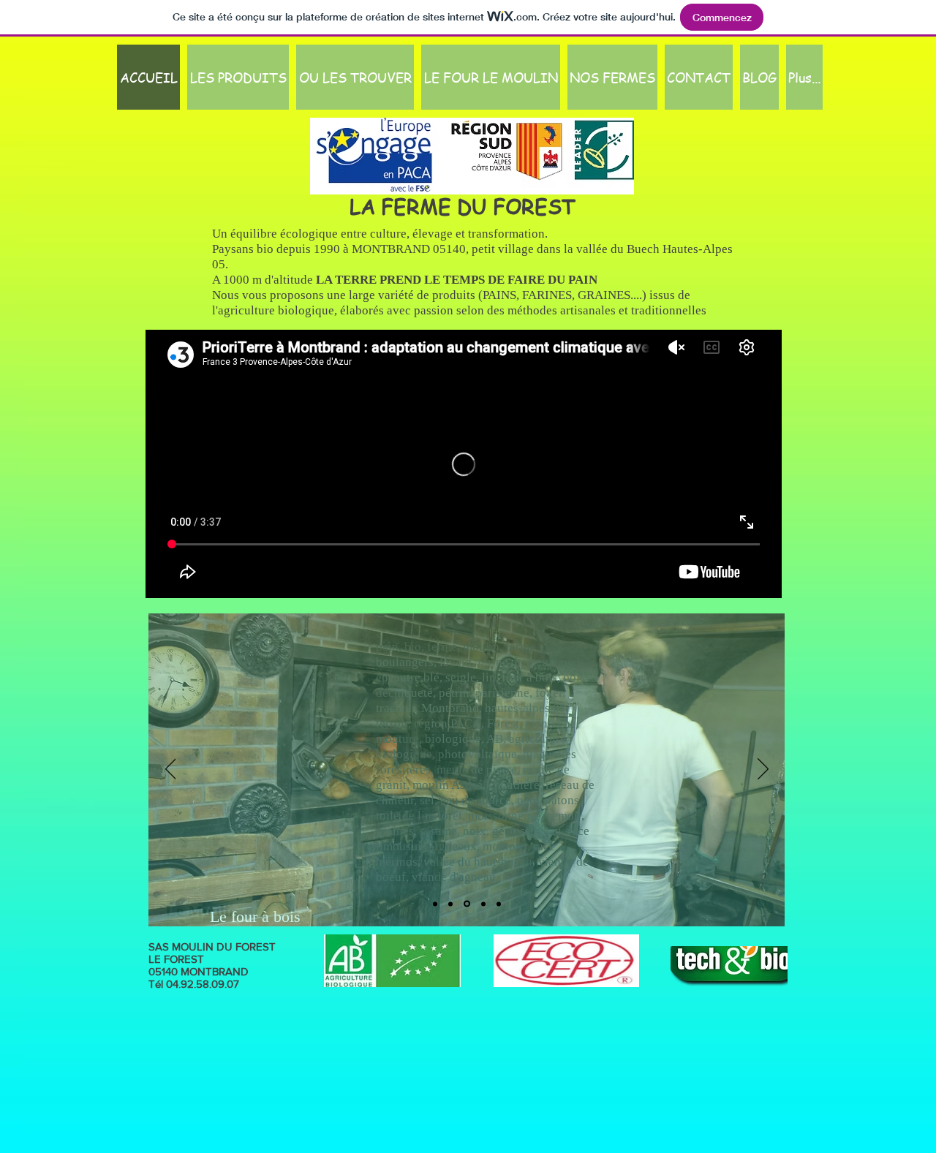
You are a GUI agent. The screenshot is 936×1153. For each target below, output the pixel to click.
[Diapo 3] (450, 903)
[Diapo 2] (499, 903)
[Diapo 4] (467, 904)
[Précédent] (170, 770)
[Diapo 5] (483, 903)
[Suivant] (763, 770)
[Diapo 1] (435, 903)
